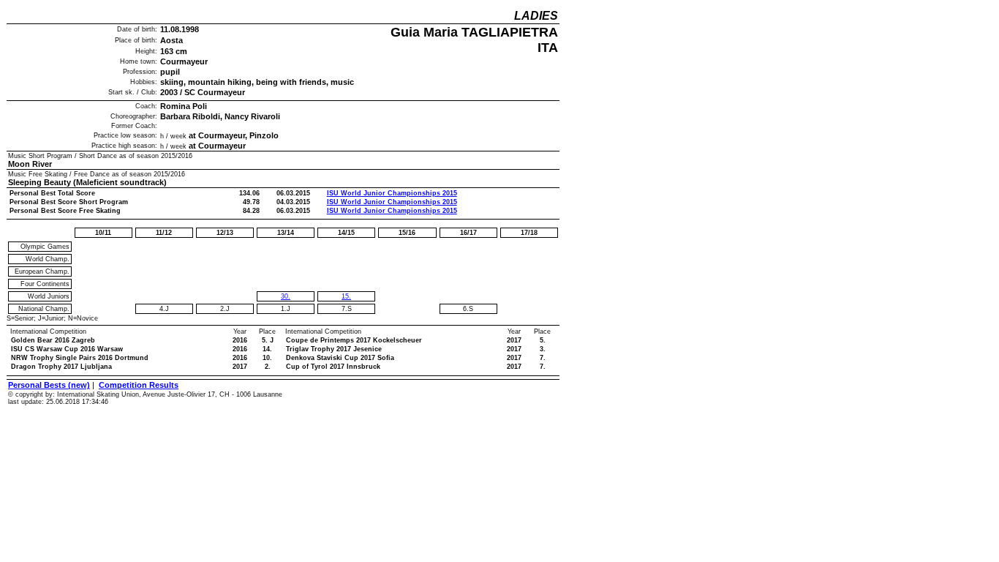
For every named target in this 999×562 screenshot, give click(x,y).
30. (285, 296)
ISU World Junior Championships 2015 (392, 193)
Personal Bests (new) (49, 385)
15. (346, 296)
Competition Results (138, 385)
